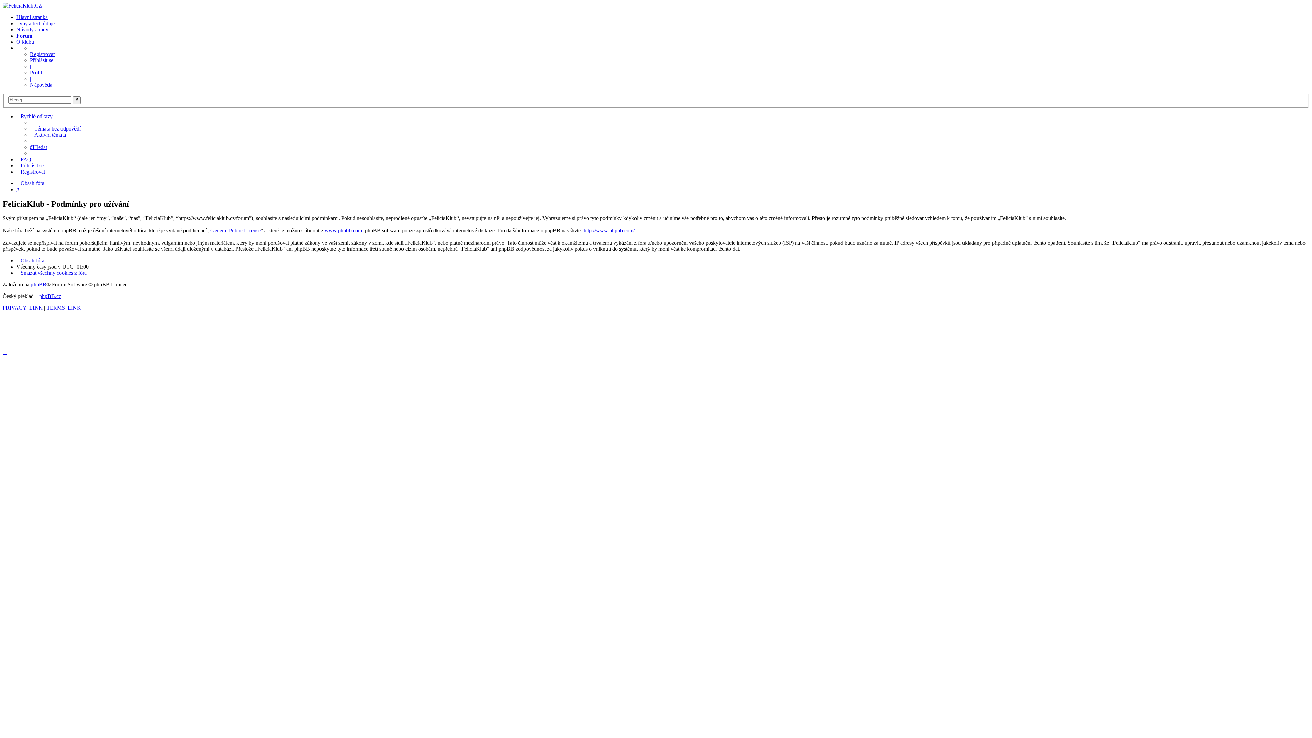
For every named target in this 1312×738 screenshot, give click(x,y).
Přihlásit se (41, 60)
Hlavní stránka (32, 17)
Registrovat (42, 54)
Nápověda (41, 85)
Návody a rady (32, 29)
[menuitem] (55, 129)
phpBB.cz (50, 296)
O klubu (25, 42)
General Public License (235, 230)
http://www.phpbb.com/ (609, 230)
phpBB (38, 284)
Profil (36, 73)
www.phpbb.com (343, 230)
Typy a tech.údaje (35, 23)
